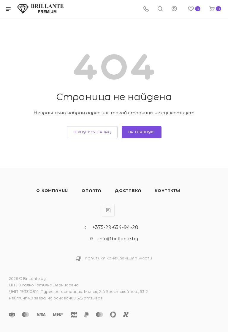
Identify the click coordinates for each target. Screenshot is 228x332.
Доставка (128, 190)
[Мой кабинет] (174, 9)
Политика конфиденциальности (118, 258)
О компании (52, 190)
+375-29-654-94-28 (115, 227)
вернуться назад (92, 132)
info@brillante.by (118, 238)
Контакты (167, 190)
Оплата (91, 190)
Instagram (108, 210)
